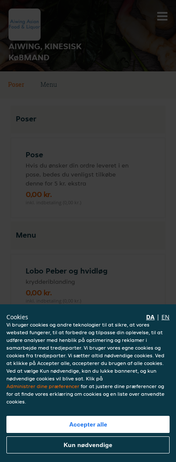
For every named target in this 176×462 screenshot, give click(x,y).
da (150, 317)
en (165, 317)
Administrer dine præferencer (42, 386)
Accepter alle (88, 424)
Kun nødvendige (88, 444)
